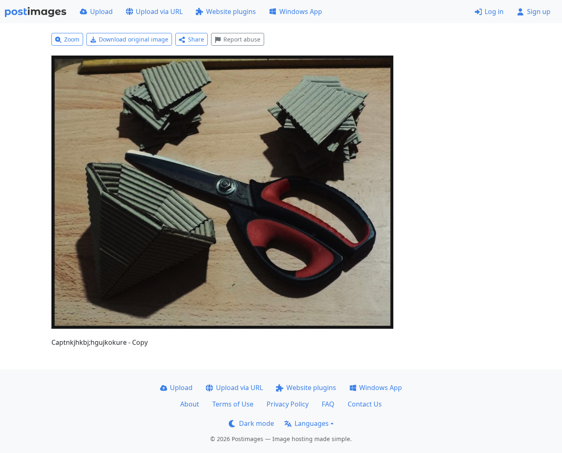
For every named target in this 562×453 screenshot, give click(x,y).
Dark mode (256, 423)
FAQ (328, 404)
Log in (494, 11)
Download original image (133, 39)
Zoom (71, 39)
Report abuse (241, 39)
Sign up (538, 11)
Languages (312, 423)
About (189, 404)
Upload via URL (159, 11)
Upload (101, 11)
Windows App (300, 11)
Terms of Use (232, 404)
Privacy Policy (288, 404)
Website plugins (231, 11)
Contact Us (365, 404)
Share (196, 39)
